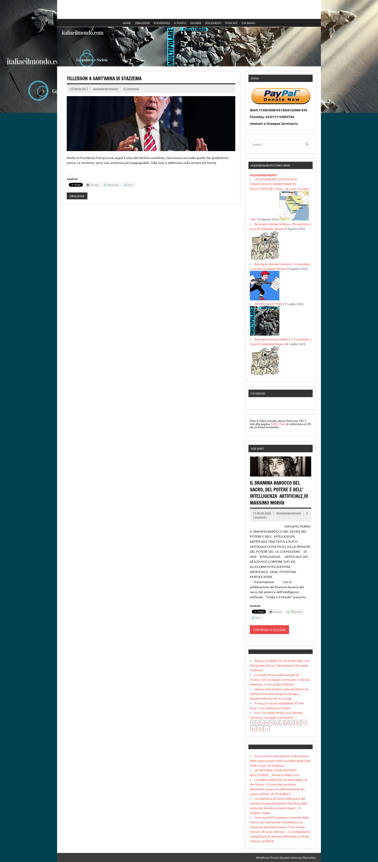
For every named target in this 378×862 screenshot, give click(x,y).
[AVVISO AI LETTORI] (264, 334)
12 (253, 728)
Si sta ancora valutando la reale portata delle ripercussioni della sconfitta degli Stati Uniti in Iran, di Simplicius (280, 760)
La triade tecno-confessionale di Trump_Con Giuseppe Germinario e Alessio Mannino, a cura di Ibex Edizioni (280, 679)
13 (260, 728)
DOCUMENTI (213, 23)
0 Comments (131, 88)
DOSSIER (195, 23)
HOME (127, 23)
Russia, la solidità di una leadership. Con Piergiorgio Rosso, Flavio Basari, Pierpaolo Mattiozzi (280, 665)
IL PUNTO (180, 23)
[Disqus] (151, 258)
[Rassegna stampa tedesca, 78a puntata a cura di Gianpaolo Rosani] (264, 259)
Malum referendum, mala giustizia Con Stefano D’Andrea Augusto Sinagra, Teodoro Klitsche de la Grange (279, 693)
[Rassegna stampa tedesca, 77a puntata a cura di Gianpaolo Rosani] (264, 374)
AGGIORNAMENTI (263, 175)
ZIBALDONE (142, 23)
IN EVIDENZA (162, 23)
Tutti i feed (278, 424)
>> (266, 728)
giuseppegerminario (105, 88)
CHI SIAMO (248, 23)
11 (304, 723)
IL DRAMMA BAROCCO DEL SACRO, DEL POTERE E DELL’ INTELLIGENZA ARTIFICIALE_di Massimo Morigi (279, 492)
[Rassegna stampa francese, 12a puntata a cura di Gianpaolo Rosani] (264, 299)
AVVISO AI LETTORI (268, 304)
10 (297, 723)
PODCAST (231, 23)
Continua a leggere (269, 630)
